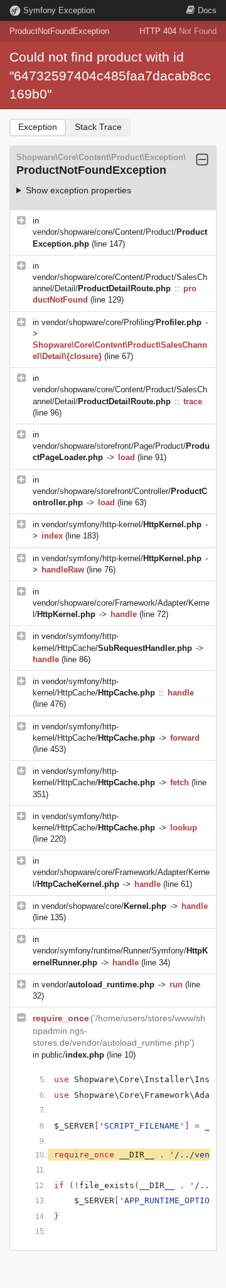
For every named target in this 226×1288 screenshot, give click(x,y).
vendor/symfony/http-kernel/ (121, 524)
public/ (72, 1055)
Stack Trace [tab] (98, 127)
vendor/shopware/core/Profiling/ (121, 322)
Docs (207, 10)
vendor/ (97, 984)
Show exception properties (78, 190)
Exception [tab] (37, 127)
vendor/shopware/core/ (103, 906)
